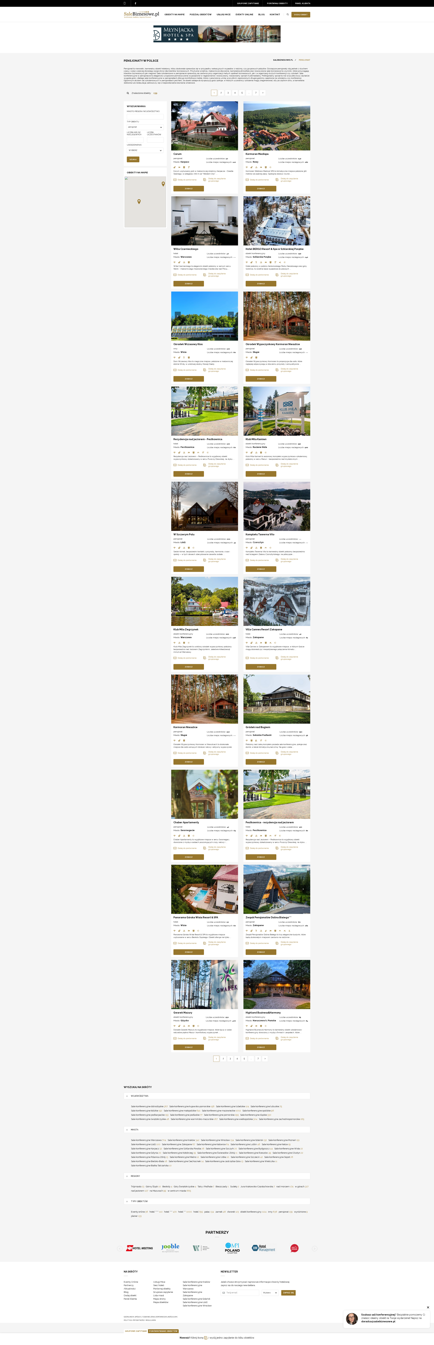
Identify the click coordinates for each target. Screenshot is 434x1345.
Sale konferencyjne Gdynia (146, 1153)
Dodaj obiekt (301, 15)
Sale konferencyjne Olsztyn (288, 1153)
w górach (302, 1186)
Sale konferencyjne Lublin (245, 1144)
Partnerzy (129, 1285)
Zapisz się (288, 1293)
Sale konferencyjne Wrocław (217, 1140)
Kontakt (275, 14)
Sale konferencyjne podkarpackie (150, 1115)
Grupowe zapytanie (248, 3)
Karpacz (185, 162)
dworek (233, 1211)
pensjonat (177, 158)
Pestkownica (187, 447)
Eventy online (139, 1211)
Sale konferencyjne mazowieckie (221, 1110)
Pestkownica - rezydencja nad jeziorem (270, 822)
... (249, 92)
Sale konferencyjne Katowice (213, 1144)
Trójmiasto (137, 1186)
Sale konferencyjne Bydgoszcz (256, 1148)
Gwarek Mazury (182, 1012)
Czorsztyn (258, 542)
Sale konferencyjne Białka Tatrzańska (151, 1165)
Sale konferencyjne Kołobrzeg (179, 1153)
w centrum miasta (179, 1190)
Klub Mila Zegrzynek (185, 629)
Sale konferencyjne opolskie (258, 1110)
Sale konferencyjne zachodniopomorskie (281, 1119)
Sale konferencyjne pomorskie (221, 1115)
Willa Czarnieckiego (185, 249)
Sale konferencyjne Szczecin (247, 1157)
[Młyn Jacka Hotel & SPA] (217, 41)
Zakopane (258, 637)
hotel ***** (156, 1211)
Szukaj (133, 159)
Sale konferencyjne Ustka (215, 1157)
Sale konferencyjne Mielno (184, 1157)
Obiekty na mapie (174, 14)
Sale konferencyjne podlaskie (186, 1115)
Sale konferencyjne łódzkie (146, 1110)
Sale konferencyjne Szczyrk (221, 1148)
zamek (220, 1211)
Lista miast (158, 1295)
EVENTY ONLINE (244, 14)
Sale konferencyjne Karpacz (146, 1148)
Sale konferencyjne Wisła (288, 1148)
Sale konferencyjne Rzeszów (255, 1153)
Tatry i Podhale (206, 1186)
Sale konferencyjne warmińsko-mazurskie (194, 1119)
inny (175, 348)
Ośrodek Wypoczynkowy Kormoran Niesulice (273, 344)
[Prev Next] (204, 125)
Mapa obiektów (161, 1302)
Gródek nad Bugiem (258, 727)
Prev (178, 125)
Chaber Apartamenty (186, 822)
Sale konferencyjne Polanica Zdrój (149, 1157)
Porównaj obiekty (277, 3)
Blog (261, 14)
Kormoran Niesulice (185, 727)
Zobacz (189, 189)
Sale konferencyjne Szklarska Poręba (184, 1148)
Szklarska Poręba (262, 257)
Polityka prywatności (134, 1320)
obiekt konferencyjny (255, 253)
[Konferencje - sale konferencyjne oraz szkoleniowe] (141, 17)
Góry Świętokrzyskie (185, 1186)
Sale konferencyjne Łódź (145, 1144)
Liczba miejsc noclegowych (134, 133)
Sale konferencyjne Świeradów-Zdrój (217, 1153)
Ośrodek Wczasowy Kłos (188, 344)
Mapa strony (159, 1299)
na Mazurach (158, 1190)
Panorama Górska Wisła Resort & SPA (195, 917)
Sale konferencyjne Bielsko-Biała (149, 1161)
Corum (177, 154)
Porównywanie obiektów (163, 1331)
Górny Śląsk (153, 1186)
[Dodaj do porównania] (188, 179)
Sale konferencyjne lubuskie (266, 1106)
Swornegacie (188, 830)
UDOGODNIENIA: (134, 145)
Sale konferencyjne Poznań (284, 1140)
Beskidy (167, 1186)
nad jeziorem (139, 1190)
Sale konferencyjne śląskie (255, 1115)
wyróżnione (301, 1211)
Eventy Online (131, 1282)
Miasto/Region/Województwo (143, 111)
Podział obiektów (201, 14)
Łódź (183, 542)
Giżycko (185, 1020)
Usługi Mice (159, 1282)
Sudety (234, 1186)
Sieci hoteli (158, 1285)
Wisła (183, 352)
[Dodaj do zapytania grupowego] (218, 179)
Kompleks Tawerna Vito (260, 534)
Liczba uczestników (154, 133)
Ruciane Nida (260, 447)
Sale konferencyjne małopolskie (182, 1110)
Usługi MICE (224, 14)
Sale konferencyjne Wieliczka (261, 1161)
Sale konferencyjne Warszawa (148, 1140)
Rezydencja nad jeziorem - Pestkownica (197, 439)
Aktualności (130, 1288)
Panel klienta (302, 3)
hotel (175, 253)
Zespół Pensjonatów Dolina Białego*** (268, 917)
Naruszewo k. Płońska (264, 1020)
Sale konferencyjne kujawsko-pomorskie (191, 1106)
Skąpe (256, 352)
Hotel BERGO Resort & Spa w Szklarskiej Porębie (275, 249)
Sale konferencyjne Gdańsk (251, 1140)
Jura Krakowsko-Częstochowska (258, 1186)
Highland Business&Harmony (263, 1012)
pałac (209, 1211)
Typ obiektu (133, 122)
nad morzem (284, 1186)
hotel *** (185, 1211)
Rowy (255, 162)
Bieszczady (222, 1186)
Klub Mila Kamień (256, 439)
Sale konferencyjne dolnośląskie (149, 1106)
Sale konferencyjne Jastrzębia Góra (224, 1161)
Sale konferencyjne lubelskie (232, 1106)
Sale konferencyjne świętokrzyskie (150, 1119)
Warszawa (186, 257)
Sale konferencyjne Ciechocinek (186, 1161)
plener (136, 1216)
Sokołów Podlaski (262, 735)
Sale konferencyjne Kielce (276, 1144)
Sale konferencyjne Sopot (278, 1157)
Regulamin (151, 1320)
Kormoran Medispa (257, 154)
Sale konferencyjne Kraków (183, 1140)
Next (231, 125)
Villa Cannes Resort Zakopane (264, 629)
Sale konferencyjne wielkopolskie (238, 1119)
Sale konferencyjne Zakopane (178, 1144)
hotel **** (170, 1211)
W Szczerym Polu (183, 534)
